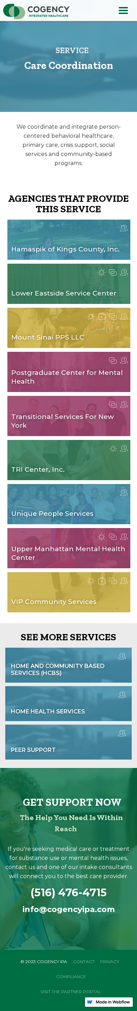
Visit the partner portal (71, 991)
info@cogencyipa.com (68, 909)
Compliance (71, 976)
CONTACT (83, 961)
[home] (35, 12)
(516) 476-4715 (69, 893)
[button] (123, 10)
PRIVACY (109, 961)
